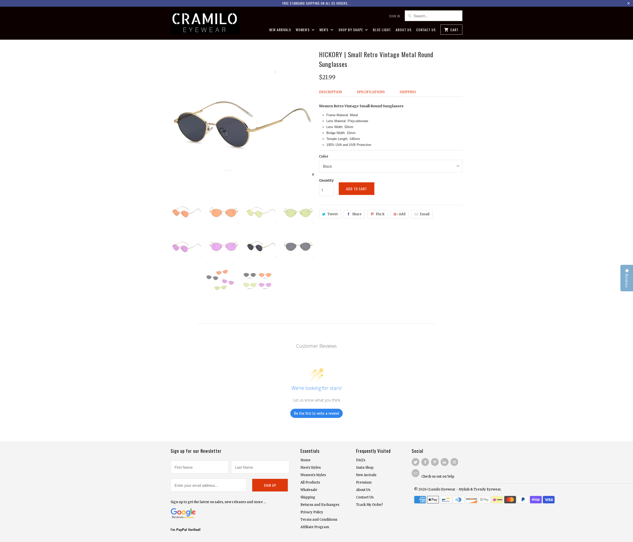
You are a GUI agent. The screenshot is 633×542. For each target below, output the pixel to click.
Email (425, 214)
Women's (303, 29)
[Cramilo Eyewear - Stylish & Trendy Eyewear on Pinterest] (435, 462)
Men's (324, 29)
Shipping (408, 92)
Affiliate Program (314, 527)
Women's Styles (313, 475)
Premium (364, 482)
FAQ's (360, 460)
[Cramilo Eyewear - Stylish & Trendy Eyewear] (205, 23)
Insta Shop (364, 467)
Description (330, 92)
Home (305, 460)
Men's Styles (310, 467)
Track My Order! (369, 505)
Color (323, 156)
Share (357, 214)
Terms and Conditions (318, 519)
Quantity (326, 180)
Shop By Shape (351, 29)
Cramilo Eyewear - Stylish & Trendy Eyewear (464, 489)
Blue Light (382, 29)
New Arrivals (280, 29)
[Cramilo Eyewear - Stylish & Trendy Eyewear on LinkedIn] (444, 462)
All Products (310, 482)
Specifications (371, 92)
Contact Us (426, 29)
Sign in (394, 16)
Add (402, 214)
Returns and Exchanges (319, 505)
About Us (403, 29)
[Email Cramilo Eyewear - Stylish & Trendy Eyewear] (415, 473)
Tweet (332, 214)
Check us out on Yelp (437, 476)
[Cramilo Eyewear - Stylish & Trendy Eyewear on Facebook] (425, 462)
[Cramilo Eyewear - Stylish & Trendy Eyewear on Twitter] (415, 462)
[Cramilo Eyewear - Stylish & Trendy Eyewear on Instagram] (454, 462)
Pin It (380, 214)
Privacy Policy (311, 512)
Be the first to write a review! (316, 413)
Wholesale (308, 490)
